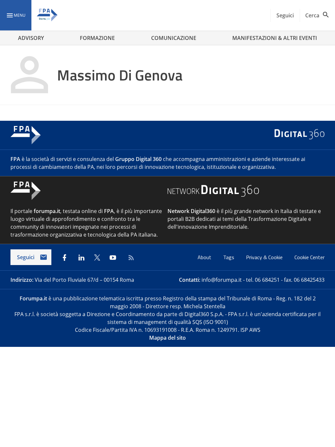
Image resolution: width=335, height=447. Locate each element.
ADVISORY (31, 38)
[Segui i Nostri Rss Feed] (130, 257)
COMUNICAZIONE (173, 38)
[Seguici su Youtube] (113, 257)
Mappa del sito (167, 337)
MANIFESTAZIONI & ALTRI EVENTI (274, 38)
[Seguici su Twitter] (97, 257)
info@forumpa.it (222, 279)
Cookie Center (309, 257)
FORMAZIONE (97, 38)
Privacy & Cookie (265, 257)
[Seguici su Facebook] (64, 257)
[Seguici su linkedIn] (81, 257)
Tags (229, 257)
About (205, 257)
